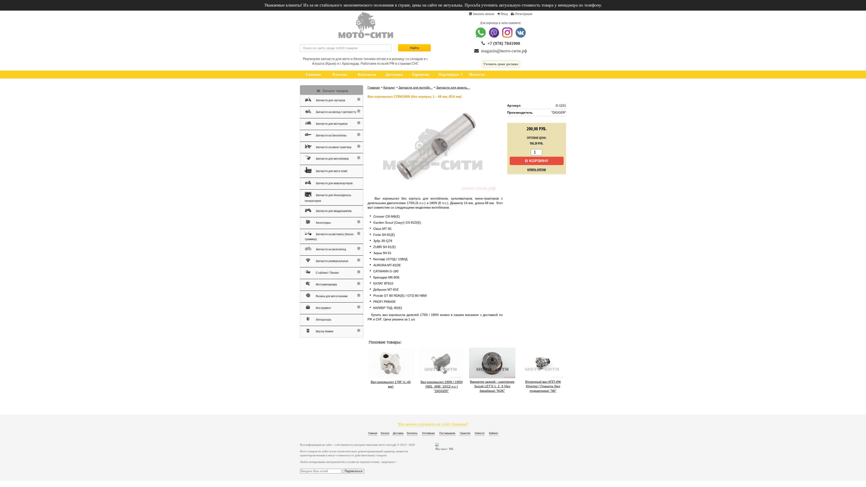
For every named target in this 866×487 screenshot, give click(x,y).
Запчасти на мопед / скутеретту (335, 112)
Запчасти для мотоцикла (331, 123)
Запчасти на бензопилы (331, 135)
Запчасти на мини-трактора (333, 147)
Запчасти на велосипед (330, 249)
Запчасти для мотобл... (415, 87)
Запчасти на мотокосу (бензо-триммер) (329, 236)
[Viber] (494, 36)
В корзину (536, 161)
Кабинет (493, 433)
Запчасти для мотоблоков (332, 158)
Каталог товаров (335, 91)
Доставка (398, 433)
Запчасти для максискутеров (333, 183)
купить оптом (536, 170)
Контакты (412, 433)
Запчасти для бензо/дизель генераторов (328, 198)
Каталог (389, 87)
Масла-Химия (324, 331)
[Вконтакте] (521, 36)
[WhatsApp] (481, 36)
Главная (374, 87)
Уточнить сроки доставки (500, 64)
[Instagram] (507, 36)
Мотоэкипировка (326, 284)
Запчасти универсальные (331, 261)
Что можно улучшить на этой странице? (433, 424)
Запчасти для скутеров (330, 100)
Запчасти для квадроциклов (333, 211)
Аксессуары (323, 222)
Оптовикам (428, 433)
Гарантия (465, 433)
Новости (479, 433)
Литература (323, 319)
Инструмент (323, 308)
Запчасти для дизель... (453, 87)
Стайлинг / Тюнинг (327, 272)
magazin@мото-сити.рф (504, 50)
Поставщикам (447, 433)
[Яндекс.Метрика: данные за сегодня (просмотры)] (444, 446)
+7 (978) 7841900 (503, 43)
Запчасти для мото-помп (331, 170)
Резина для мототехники (331, 296)
